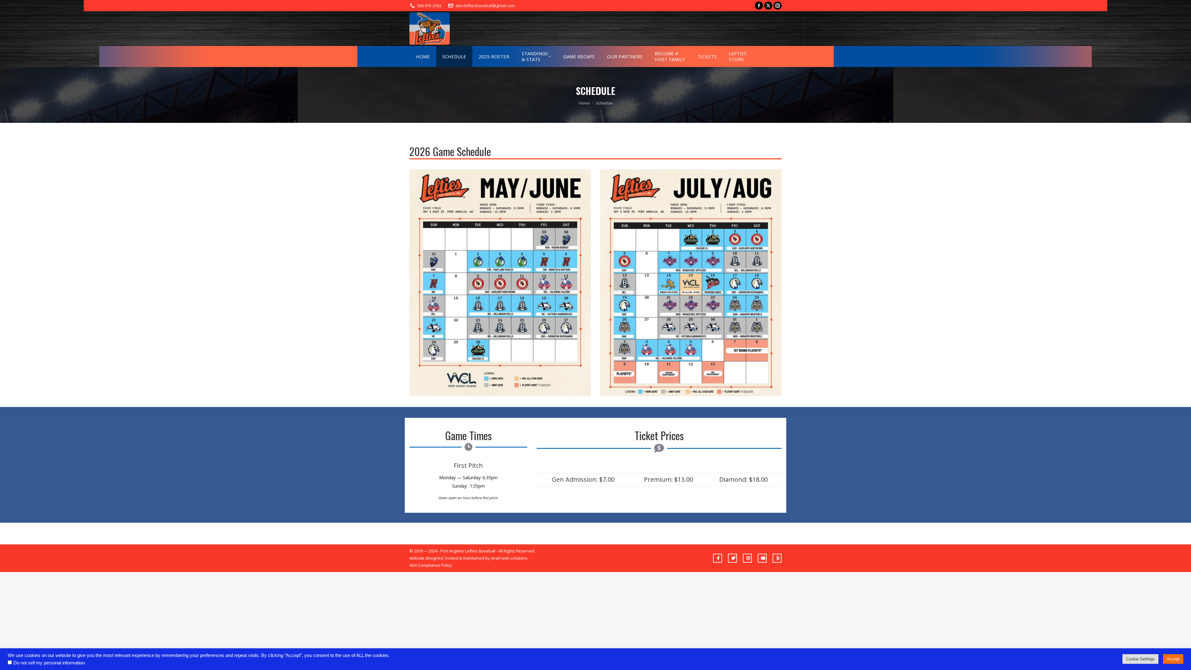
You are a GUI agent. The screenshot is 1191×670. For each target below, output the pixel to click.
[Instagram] (747, 558)
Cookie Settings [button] (1140, 659)
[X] (732, 558)
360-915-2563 (429, 5)
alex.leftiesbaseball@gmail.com (485, 5)
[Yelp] (777, 558)
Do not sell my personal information (49, 662)
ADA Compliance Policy (430, 565)
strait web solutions (509, 558)
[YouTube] (762, 558)
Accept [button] (1173, 659)
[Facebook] (717, 558)
